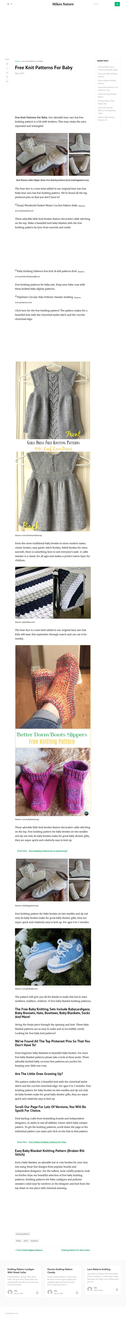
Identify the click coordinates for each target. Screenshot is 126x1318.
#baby (18, 1241)
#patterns (34, 1241)
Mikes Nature (63, 4)
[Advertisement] (63, 40)
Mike (15, 1291)
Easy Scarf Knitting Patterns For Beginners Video (107, 110)
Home (17, 61)
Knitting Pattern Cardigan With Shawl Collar (21, 1271)
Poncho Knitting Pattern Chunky (59, 1271)
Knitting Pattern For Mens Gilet (75, 1250)
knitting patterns (22, 1234)
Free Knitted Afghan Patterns (29, 1250)
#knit (26, 1241)
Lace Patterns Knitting (98, 1269)
